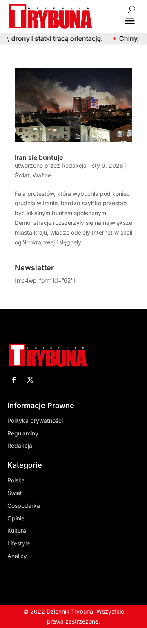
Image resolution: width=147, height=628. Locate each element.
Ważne (42, 175)
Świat (22, 175)
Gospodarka (23, 505)
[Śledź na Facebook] (13, 379)
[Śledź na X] (30, 379)
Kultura (16, 530)
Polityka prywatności (35, 420)
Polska (16, 480)
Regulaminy (22, 433)
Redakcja (74, 165)
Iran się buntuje (39, 157)
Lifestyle (18, 543)
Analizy (17, 555)
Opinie (15, 518)
